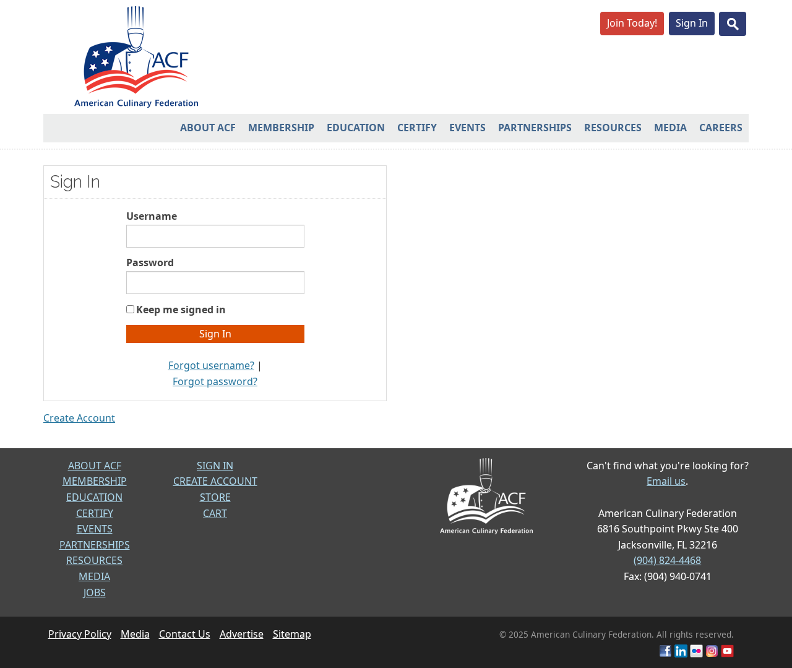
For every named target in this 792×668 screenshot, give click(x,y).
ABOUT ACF (94, 465)
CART (215, 513)
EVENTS (95, 529)
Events (467, 127)
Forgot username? (211, 365)
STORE (215, 497)
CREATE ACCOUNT (215, 481)
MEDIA (94, 576)
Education (356, 127)
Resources (613, 127)
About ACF (208, 127)
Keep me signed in (181, 309)
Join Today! (632, 23)
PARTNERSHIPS (94, 545)
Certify (417, 127)
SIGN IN (215, 465)
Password (150, 262)
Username (151, 216)
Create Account (79, 418)
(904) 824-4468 (667, 560)
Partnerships (535, 127)
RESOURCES (94, 560)
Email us (666, 481)
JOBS (95, 592)
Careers (720, 127)
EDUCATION (94, 497)
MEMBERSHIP (94, 481)
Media (670, 127)
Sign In (692, 23)
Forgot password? (215, 381)
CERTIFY (94, 513)
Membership (281, 127)
